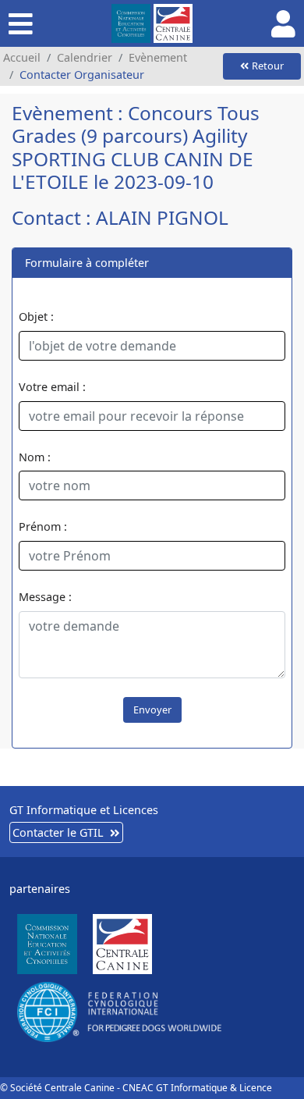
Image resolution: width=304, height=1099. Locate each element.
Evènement (158, 57)
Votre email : (52, 386)
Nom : (35, 457)
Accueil (22, 57)
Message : (45, 596)
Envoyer (152, 709)
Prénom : (43, 526)
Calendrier (84, 57)
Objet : (36, 316)
